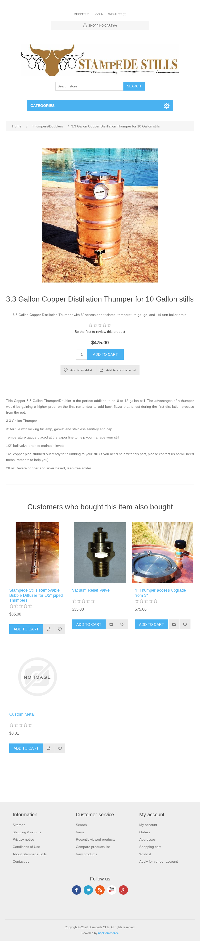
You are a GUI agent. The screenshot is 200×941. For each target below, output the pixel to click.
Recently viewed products (95, 839)
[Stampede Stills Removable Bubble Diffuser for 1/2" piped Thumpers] (37, 552)
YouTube (111, 890)
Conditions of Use (26, 847)
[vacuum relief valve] (100, 552)
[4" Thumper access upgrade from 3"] (162, 552)
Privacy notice (23, 839)
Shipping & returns (27, 832)
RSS (100, 890)
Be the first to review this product (100, 332)
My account (148, 825)
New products (86, 854)
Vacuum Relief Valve (91, 590)
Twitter (88, 890)
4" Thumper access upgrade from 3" (160, 592)
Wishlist (145, 854)
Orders (144, 832)
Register (81, 14)
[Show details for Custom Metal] (37, 676)
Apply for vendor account (158, 861)
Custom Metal (22, 714)
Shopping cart (150, 847)
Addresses (147, 839)
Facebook (76, 890)
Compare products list (93, 847)
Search (81, 825)
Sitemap (19, 825)
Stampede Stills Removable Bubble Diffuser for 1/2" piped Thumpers (36, 595)
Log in (98, 14)
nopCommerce (108, 933)
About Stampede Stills (30, 854)
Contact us (21, 861)
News (80, 832)
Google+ (123, 890)
